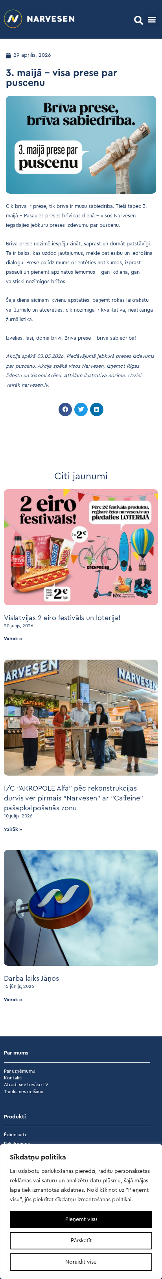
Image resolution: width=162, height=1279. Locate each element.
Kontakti (13, 1077)
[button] (138, 20)
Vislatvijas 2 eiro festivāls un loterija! (62, 617)
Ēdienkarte (16, 1134)
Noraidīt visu (81, 1262)
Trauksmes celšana (23, 1091)
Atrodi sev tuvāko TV (26, 1084)
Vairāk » (13, 638)
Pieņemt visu (81, 1219)
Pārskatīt (81, 1240)
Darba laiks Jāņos (31, 978)
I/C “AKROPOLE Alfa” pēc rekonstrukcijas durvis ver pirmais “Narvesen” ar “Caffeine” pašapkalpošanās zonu (73, 798)
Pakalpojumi (17, 1143)
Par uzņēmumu (19, 1071)
